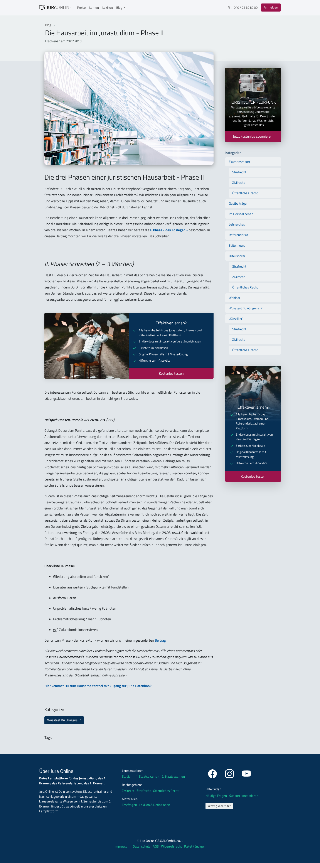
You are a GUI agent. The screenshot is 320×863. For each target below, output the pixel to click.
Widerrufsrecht (171, 846)
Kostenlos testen (171, 373)
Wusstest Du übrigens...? (64, 720)
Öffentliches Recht (245, 193)
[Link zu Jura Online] (55, 7)
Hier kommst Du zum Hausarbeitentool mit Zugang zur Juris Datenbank (98, 685)
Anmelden (271, 7)
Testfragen (129, 804)
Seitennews (237, 245)
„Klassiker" (236, 318)
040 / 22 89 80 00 (245, 7)
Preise (81, 7)
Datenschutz (142, 846)
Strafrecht (239, 172)
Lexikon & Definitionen (154, 804)
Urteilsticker (237, 255)
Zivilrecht (238, 182)
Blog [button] (119, 7)
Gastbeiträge (238, 203)
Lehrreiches (237, 224)
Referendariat (238, 234)
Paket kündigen (194, 846)
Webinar (234, 297)
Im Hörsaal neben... (242, 213)
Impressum (123, 846)
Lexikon (107, 7)
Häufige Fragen (216, 795)
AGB (156, 846)
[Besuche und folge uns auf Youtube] (246, 773)
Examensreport (239, 161)
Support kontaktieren (243, 795)
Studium (127, 776)
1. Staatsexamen (147, 776)
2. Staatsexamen (173, 776)
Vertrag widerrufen (219, 806)
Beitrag (160, 640)
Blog (48, 24)
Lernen (94, 7)
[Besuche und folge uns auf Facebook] (213, 773)
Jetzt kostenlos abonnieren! (253, 136)
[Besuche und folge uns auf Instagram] (230, 773)
